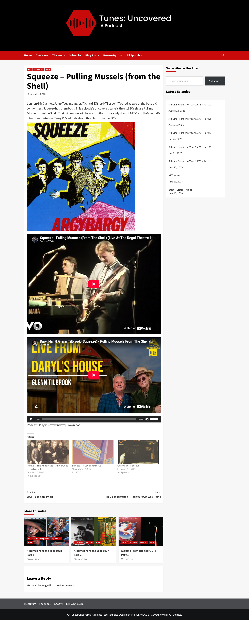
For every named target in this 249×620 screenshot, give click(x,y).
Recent (89, 542)
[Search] (223, 55)
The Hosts (58, 55)
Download (73, 425)
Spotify (58, 603)
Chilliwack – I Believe (128, 465)
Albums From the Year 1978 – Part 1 (190, 104)
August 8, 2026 (81, 559)
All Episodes (134, 55)
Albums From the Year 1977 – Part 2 (190, 118)
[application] (94, 419)
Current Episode (41, 538)
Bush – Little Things (180, 189)
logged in (47, 585)
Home (28, 55)
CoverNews (158, 614)
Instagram (30, 603)
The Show (42, 55)
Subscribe (75, 55)
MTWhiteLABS (75, 603)
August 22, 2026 (35, 559)
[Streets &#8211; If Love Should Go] (93, 452)
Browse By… (111, 55)
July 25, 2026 (128, 559)
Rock (48, 69)
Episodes (38, 69)
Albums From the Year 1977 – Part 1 (190, 132)
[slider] (154, 419)
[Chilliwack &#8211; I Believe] (138, 452)
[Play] (31, 419)
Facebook (45, 603)
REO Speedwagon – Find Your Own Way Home (133, 494)
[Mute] (147, 419)
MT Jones (174, 175)
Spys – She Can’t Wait (40, 494)
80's (30, 69)
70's (30, 538)
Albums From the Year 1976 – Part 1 (190, 161)
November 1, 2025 (38, 94)
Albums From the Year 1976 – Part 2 (190, 146)
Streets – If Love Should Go (86, 465)
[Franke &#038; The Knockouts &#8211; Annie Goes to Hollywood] (48, 452)
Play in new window (52, 425)
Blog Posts (92, 55)
